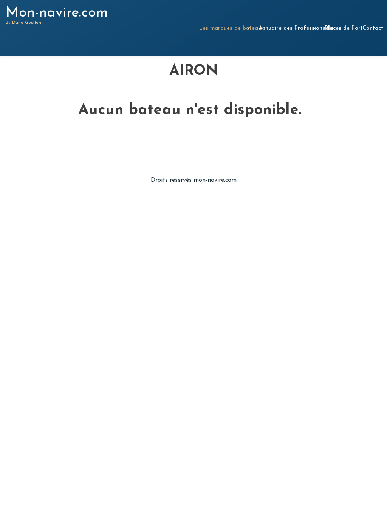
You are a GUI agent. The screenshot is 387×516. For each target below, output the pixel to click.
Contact (370, 28)
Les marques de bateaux (224, 28)
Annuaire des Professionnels (287, 28)
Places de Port (339, 28)
